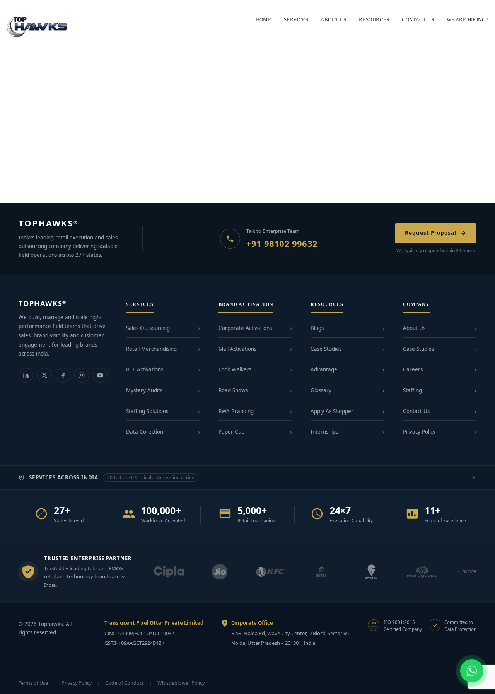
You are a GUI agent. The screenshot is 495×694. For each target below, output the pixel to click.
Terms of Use (33, 683)
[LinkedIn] (26, 375)
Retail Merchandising (151, 348)
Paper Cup (231, 431)
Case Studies (326, 348)
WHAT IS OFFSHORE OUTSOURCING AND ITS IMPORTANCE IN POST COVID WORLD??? (76, 163)
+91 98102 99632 (281, 243)
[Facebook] (63, 375)
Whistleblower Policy (181, 683)
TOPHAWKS (48, 223)
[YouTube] (100, 375)
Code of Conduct (124, 683)
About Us (414, 328)
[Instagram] (81, 375)
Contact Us (416, 411)
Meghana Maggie (74, 178)
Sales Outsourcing (148, 328)
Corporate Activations (245, 328)
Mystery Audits (144, 390)
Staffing (412, 390)
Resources (374, 19)
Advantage (324, 369)
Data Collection (144, 431)
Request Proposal (430, 232)
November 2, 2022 (27, 178)
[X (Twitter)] (44, 375)
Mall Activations (237, 348)
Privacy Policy (419, 431)
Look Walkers (234, 369)
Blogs (317, 328)
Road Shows (233, 390)
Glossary (321, 390)
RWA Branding (236, 411)
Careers (413, 369)
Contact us (418, 19)
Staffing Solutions (147, 411)
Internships (324, 431)
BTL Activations (144, 369)
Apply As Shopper (332, 411)
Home (263, 19)
